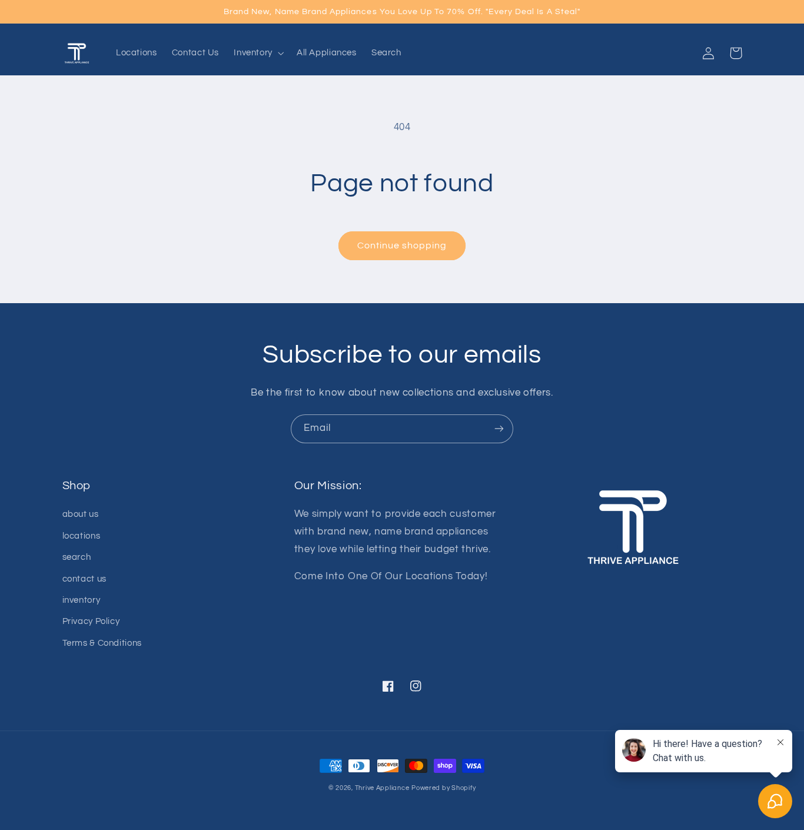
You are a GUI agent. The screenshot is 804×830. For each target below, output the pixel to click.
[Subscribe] (499, 428)
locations (81, 536)
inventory (81, 600)
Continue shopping (402, 245)
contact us (84, 579)
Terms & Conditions (102, 643)
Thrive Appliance (382, 788)
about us (80, 514)
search (76, 557)
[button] (258, 53)
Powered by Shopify (443, 788)
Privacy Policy (91, 621)
